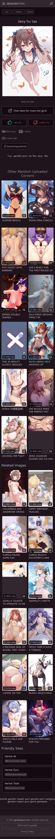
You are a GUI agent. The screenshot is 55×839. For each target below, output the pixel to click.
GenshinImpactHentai (17, 146)
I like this (17, 122)
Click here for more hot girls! (30, 110)
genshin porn (20, 156)
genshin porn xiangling (43, 799)
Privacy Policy (27, 831)
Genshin (15, 3)
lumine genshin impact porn (15, 799)
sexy (40, 156)
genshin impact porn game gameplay (28, 801)
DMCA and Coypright (27, 825)
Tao (46, 156)
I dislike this (44, 122)
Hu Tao (32, 156)
